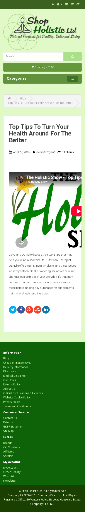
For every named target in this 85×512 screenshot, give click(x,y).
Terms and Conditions (17, 406)
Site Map (8, 431)
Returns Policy (11, 384)
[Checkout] (78, 4)
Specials (8, 456)
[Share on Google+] (29, 310)
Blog (6, 358)
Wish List (8, 476)
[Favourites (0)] (66, 4)
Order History (11, 472)
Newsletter (10, 480)
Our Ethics (9, 380)
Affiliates (8, 451)
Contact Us (10, 418)
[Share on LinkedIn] (46, 310)
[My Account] (59, 4)
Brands (7, 443)
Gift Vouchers (11, 447)
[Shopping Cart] (72, 4)
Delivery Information (16, 367)
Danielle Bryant (45, 152)
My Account (10, 467)
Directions (9, 371)
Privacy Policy (11, 402)
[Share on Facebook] (21, 310)
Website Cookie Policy (17, 397)
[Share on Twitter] (13, 310)
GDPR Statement (13, 426)
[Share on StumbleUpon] (37, 310)
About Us (9, 389)
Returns (8, 422)
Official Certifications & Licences (23, 393)
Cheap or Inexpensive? (17, 363)
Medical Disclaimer (15, 376)
